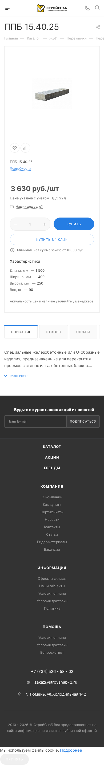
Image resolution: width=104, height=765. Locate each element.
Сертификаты (52, 512)
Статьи (52, 534)
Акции (52, 457)
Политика (52, 608)
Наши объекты (52, 586)
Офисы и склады (52, 578)
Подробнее (71, 750)
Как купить (52, 504)
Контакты (52, 527)
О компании (52, 497)
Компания (52, 486)
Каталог (52, 446)
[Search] (97, 8)
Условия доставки (52, 601)
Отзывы (53, 332)
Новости (52, 519)
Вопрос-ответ (52, 652)
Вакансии (52, 549)
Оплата (83, 332)
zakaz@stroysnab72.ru (55, 682)
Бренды (52, 468)
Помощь (52, 627)
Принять (14, 759)
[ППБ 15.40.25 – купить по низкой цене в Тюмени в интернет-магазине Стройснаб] (52, 94)
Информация (52, 568)
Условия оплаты (52, 593)
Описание (21, 332)
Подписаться (83, 421)
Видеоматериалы (52, 542)
